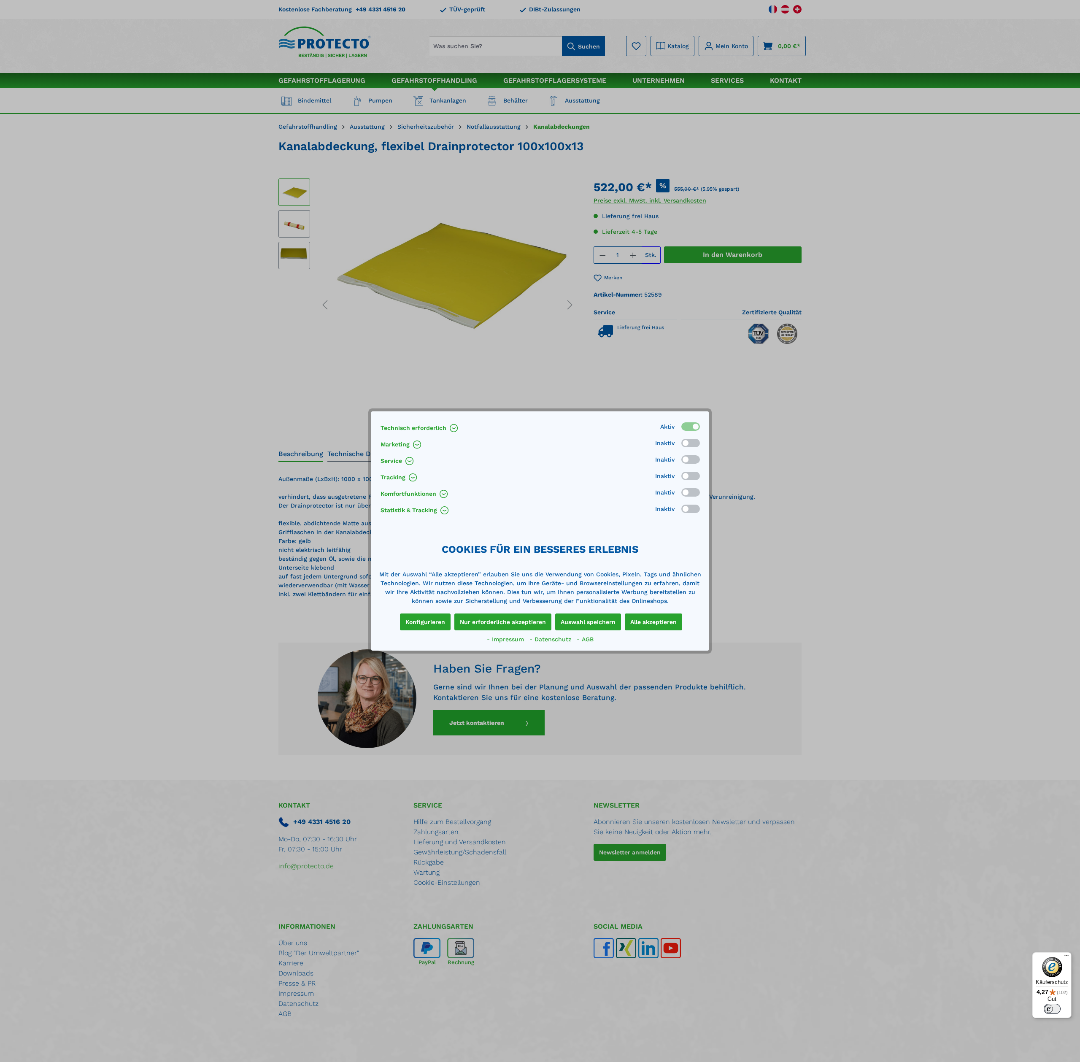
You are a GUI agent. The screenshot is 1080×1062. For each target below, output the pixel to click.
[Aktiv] (690, 426)
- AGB (585, 639)
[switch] (1052, 1009)
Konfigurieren (425, 622)
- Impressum (506, 639)
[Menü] (1066, 957)
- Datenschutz (551, 639)
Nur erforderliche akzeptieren (503, 622)
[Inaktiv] (690, 443)
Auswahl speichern (588, 622)
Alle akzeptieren (653, 622)
